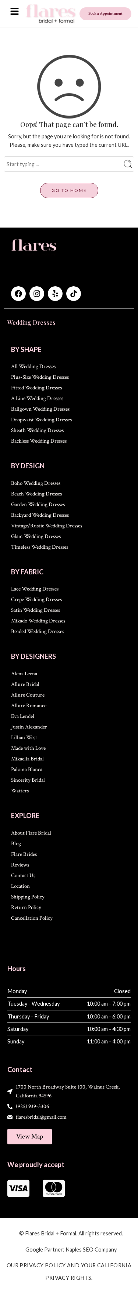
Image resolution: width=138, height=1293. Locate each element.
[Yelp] (55, 293)
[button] (14, 11)
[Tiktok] (73, 293)
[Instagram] (36, 293)
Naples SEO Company (91, 1249)
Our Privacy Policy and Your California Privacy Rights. (69, 1271)
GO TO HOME (69, 190)
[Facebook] (18, 293)
